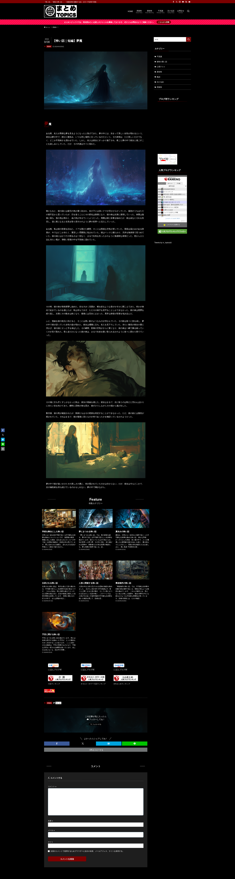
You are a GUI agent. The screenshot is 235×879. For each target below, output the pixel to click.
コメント (52, 786)
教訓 (158, 77)
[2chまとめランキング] (126, 680)
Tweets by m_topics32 (163, 242)
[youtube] (183, 1)
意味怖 (159, 71)
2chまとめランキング (122, 683)
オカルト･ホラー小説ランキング (93, 683)
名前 (50, 820)
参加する (183, 221)
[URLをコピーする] (3, 449)
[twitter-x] (176, 1)
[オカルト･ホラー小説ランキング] (93, 680)
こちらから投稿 (163, 22)
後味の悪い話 (162, 61)
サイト (50, 841)
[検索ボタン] (188, 11)
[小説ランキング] (60, 680)
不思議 (159, 56)
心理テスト (161, 66)
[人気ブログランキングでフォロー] (172, 233)
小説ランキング (54, 683)
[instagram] (179, 1)
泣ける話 (160, 82)
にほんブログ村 (55, 669)
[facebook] (173, 1)
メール (51, 830)
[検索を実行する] (188, 39)
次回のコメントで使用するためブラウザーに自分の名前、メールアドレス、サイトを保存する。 (87, 851)
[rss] (186, 1)
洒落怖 (49, 46)
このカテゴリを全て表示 (172, 218)
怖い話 (58, 703)
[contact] (189, 1)
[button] (57, 743)
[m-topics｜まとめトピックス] (60, 11)
